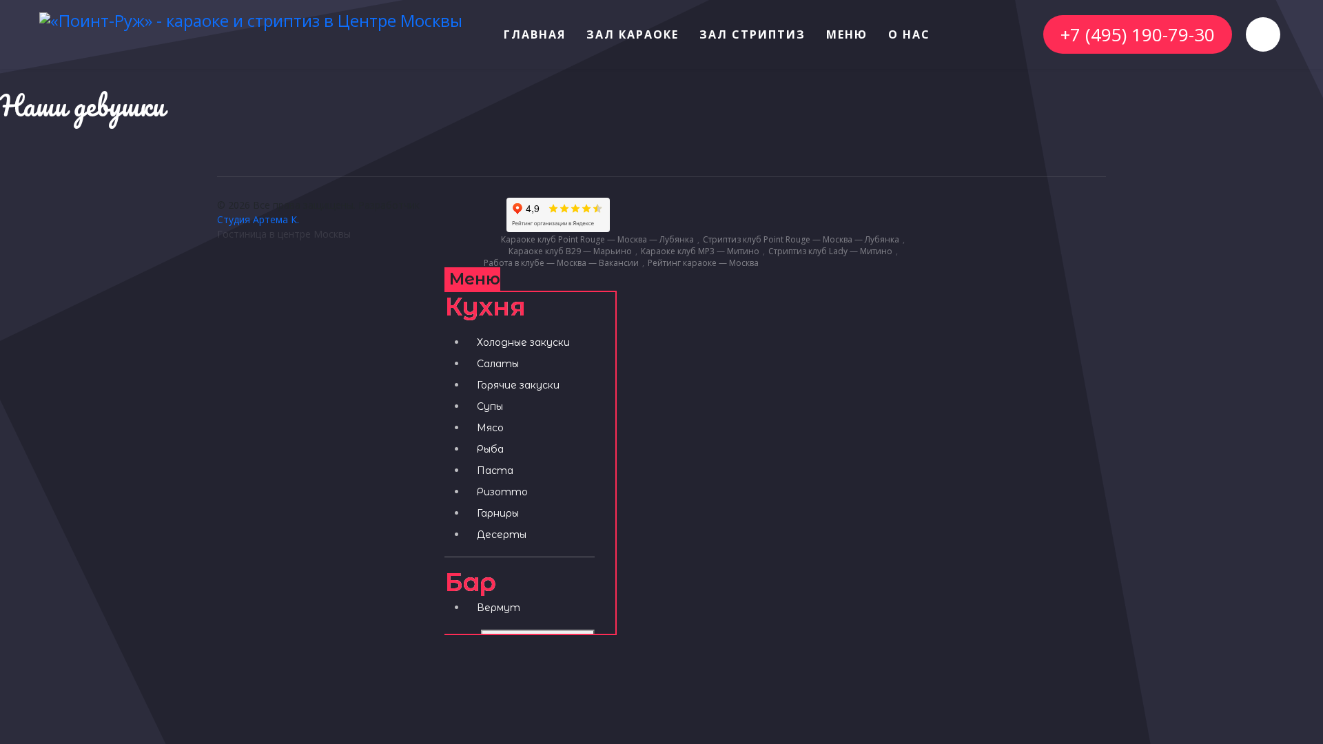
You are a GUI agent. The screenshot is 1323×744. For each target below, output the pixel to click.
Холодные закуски (523, 342)
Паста (495, 470)
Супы (490, 406)
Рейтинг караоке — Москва (703, 263)
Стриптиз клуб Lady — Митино (830, 251)
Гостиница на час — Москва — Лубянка (842, 263)
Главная (535, 34)
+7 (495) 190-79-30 (1137, 34)
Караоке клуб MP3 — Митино (700, 251)
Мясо (490, 428)
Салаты (498, 364)
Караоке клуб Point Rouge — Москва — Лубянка (597, 240)
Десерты (501, 534)
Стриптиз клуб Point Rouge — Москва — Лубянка (801, 240)
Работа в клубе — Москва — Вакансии (561, 263)
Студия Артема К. (258, 219)
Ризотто (502, 492)
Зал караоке (632, 34)
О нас (909, 34)
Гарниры (498, 513)
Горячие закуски (518, 385)
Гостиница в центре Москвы (284, 233)
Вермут (498, 607)
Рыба (490, 449)
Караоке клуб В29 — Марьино (570, 251)
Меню (847, 34)
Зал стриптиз (752, 34)
